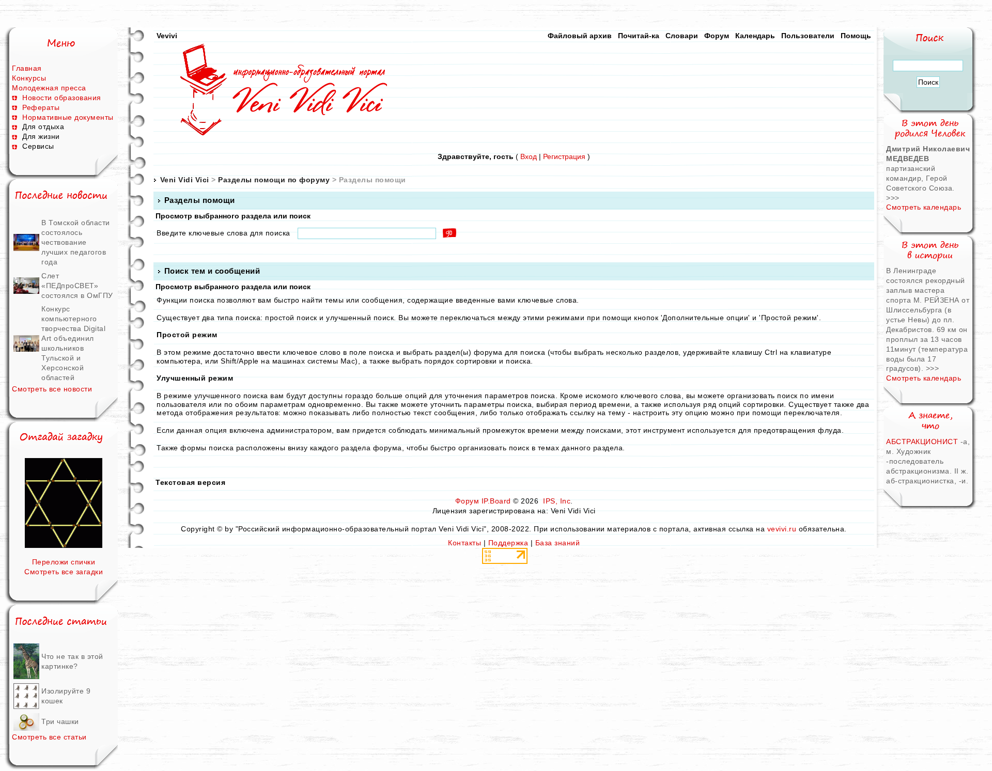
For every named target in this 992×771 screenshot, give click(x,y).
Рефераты (40, 107)
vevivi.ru (782, 529)
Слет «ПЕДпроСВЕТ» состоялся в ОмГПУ (77, 286)
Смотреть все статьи (49, 737)
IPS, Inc (556, 501)
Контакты (464, 543)
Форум (716, 36)
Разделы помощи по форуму (274, 180)
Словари (681, 36)
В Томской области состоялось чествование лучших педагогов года (75, 242)
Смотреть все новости (52, 389)
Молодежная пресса (49, 88)
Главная (27, 68)
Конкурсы (29, 78)
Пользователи (807, 36)
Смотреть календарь (923, 207)
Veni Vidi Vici (184, 180)
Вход (528, 156)
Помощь (856, 36)
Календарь (755, 36)
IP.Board (496, 501)
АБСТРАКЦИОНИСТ (922, 441)
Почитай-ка (638, 36)
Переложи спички (64, 562)
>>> (893, 198)
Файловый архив (580, 36)
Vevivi (167, 36)
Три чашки (60, 721)
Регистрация (564, 156)
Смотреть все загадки (63, 572)
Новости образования (61, 97)
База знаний (557, 543)
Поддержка (508, 543)
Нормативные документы (68, 117)
